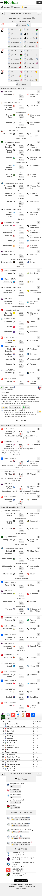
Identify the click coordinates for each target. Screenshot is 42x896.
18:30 (21, 302)
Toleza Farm (7, 134)
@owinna (21, 886)
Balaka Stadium (21, 138)
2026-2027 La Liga (18, 869)
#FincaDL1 (7, 103)
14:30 (21, 105)
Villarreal (33, 499)
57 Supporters (17, 786)
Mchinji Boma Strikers (35, 159)
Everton (33, 262)
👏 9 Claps (14, 825)
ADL (21, 172)
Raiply (32, 574)
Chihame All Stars (35, 560)
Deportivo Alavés (8, 500)
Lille (10, 461)
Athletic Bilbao (33, 707)
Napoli (9, 666)
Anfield (21, 99)
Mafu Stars (34, 551)
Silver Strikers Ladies (9, 214)
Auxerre (8, 359)
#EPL (5, 91)
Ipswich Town (35, 646)
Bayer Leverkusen (35, 232)
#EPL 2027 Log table (10, 719)
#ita (14, 318)
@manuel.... (31, 63)
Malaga (33, 629)
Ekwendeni (7, 574)
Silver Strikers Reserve (8, 167)
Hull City (33, 254)
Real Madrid (7, 629)
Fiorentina (8, 332)
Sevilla (9, 381)
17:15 (21, 282)
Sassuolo (8, 321)
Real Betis (34, 273)
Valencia (33, 675)
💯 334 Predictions (24, 838)
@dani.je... (30, 72)
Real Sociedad (8, 341)
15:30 (21, 225)
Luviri (9, 201)
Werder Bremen (33, 621)
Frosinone (34, 332)
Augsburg (8, 657)
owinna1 (12, 886)
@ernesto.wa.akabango (19, 817)
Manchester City (34, 488)
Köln (10, 241)
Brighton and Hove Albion (35, 610)
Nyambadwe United (35, 124)
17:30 (21, 646)
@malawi (13, 805)
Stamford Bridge (21, 614)
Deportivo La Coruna (7, 676)
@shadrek (14, 67)
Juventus (8, 373)
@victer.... (22, 84)
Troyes (33, 364)
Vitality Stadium (21, 267)
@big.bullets (14, 789)
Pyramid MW (35, 150)
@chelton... (15, 55)
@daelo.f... (31, 55)
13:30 (21, 94)
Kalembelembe (36, 165)
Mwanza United (8, 514)
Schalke (33, 657)
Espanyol (34, 340)
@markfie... (15, 46)
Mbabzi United (9, 176)
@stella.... (22, 25)
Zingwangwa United (35, 116)
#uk (12, 91)
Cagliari (9, 697)
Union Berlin (7, 246)
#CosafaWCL (8, 209)
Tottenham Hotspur (7, 303)
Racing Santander (8, 433)
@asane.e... (15, 72)
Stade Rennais (8, 638)
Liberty (9, 123)
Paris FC (8, 585)
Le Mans (33, 637)
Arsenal (10, 728)
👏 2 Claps (14, 832)
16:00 (21, 254)
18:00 (21, 290)
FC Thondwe (7, 528)
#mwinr (20, 183)
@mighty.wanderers (17, 783)
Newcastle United (34, 303)
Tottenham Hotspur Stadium (21, 306)
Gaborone (21, 219)
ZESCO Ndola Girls (7, 291)
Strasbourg (7, 282)
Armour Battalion (8, 146)
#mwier (19, 131)
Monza (9, 326)
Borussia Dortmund (8, 314)
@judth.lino (31, 59)
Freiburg (8, 620)
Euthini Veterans (8, 552)
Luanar (9, 158)
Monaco (8, 683)
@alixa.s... (14, 30)
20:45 (21, 349)
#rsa (13, 876)
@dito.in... (14, 76)
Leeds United (6, 594)
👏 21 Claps (14, 819)
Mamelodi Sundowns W (35, 291)
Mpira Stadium (21, 127)
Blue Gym (21, 179)
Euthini (21, 556)
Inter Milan (34, 697)
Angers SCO (35, 359)
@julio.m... (15, 63)
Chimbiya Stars (34, 541)
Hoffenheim (34, 241)
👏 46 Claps (14, 838)
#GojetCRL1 (8, 142)
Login (39, 2)
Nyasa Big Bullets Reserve (8, 107)
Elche (32, 432)
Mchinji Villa (7, 540)
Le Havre (33, 354)
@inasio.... (15, 59)
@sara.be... (31, 46)
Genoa (32, 692)
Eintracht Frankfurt (34, 247)
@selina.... (30, 80)
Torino (32, 321)
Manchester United (7, 647)
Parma (32, 373)
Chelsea (8, 609)
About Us (14, 884)
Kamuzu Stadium (21, 112)
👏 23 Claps (14, 844)
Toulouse (34, 349)
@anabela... (15, 51)
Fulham (33, 601)
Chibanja (21, 198)
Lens (32, 282)
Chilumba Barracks (8, 187)
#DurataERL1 (8, 131)
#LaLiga (6, 270)
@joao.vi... (15, 42)
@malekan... (31, 42)
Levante (8, 273)
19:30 (21, 675)
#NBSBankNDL (6, 392)
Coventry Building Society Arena (21, 259)
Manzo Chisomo (33, 146)
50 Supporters (17, 791)
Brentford (34, 594)
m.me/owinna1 (30, 886)
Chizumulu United (34, 567)
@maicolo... (15, 80)
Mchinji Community (21, 544)
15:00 (21, 212)
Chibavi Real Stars (35, 187)
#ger (17, 222)
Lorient (9, 364)
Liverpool (8, 94)
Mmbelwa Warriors (8, 195)
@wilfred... (30, 67)
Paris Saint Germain (34, 462)
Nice (32, 585)
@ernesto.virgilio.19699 (19, 823)
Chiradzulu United (34, 514)
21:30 (21, 381)
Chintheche (34, 201)
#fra (14, 279)
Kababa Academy (34, 135)
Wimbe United (9, 151)
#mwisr (17, 103)
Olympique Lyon (7, 355)
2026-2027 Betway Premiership (22, 874)
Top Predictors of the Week (19, 18)
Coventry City (6, 254)
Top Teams (22, 779)
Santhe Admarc (33, 176)
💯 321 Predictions (24, 844)
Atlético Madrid (33, 382)
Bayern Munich (9, 445)
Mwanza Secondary (21, 120)
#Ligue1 (6, 279)
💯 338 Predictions (23, 832)
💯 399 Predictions (24, 819)
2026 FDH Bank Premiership (21, 853)
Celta (10, 705)
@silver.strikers (15, 794)
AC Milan (8, 474)
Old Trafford (21, 651)
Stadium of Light (21, 606)
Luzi (21, 571)
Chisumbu (21, 191)
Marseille (33, 683)
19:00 (21, 340)
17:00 (21, 273)
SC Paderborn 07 (35, 237)
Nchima (21, 526)
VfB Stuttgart (35, 444)
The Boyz (34, 105)
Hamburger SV (34, 314)
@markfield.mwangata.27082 (21, 830)
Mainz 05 (8, 235)
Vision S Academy (34, 195)
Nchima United (9, 522)
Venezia (33, 474)
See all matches (21, 711)
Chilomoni (34, 528)
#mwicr (18, 142)
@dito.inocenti (9, 410)
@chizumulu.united (17, 800)
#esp (14, 270)
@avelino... (31, 51)
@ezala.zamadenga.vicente (20, 842)
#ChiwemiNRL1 (9, 183)
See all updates (21, 420)
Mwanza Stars (8, 116)
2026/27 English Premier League (23, 858)
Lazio (10, 692)
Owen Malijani (21, 155)
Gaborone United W (34, 213)
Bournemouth (6, 262)
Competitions (21, 849)
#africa (19, 209)
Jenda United (6, 558)
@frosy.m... (31, 76)
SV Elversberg (7, 232)
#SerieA (6, 318)
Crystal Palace (9, 488)
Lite (30, 884)
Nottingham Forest (34, 95)
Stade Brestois (8, 350)
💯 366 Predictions (23, 825)
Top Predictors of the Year (21, 812)
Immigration (35, 521)
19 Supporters (17, 797)
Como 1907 (34, 666)
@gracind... (15, 38)
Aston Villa (11, 766)
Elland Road (21, 598)
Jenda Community (21, 563)
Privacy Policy (23, 884)
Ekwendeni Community (21, 578)
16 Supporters (17, 802)
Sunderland (7, 601)
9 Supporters (16, 807)
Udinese (33, 326)
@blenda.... (31, 30)
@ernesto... (15, 34)
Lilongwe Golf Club (21, 162)
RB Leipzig (7, 225)
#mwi (13, 855)
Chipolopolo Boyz (7, 567)
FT (21, 432)
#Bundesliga (8, 222)
